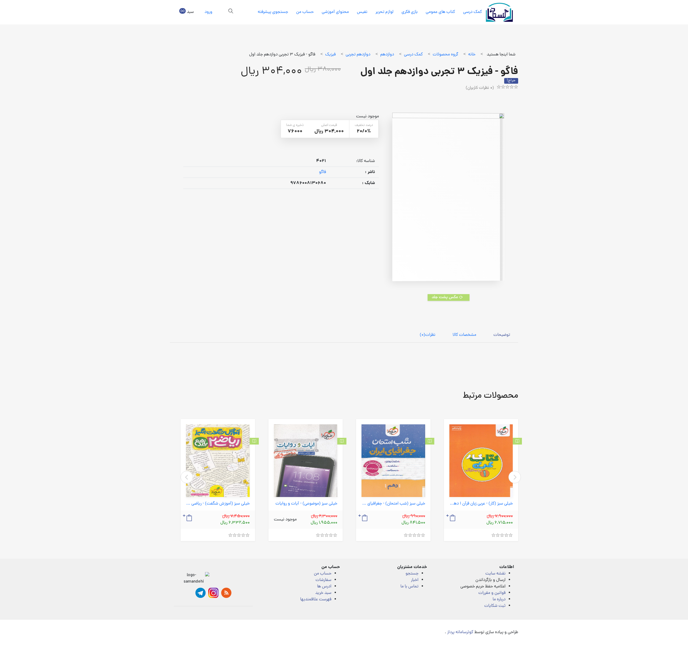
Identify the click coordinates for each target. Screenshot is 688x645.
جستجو (412, 573)
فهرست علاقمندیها (315, 599)
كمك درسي (472, 12)
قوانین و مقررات (492, 593)
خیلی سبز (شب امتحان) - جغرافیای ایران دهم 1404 (393, 503)
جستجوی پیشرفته (273, 12)
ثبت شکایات (495, 606)
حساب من (305, 12)
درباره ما (499, 599)
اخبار (414, 580)
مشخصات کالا (464, 335)
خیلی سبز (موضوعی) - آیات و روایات (306, 503)
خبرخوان (226, 593)
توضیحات (501, 335)
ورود (208, 12)
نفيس (362, 12)
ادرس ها (324, 586)
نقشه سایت (495, 573)
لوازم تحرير (384, 12)
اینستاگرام (213, 593)
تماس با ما (409, 586)
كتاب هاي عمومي (440, 12)
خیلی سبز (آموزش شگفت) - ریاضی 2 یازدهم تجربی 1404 (218, 503)
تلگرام (200, 593)
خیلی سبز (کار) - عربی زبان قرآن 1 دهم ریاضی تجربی (481, 503)
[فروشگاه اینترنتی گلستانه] (499, 12)
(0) (427, 335)
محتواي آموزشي (335, 12)
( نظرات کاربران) (480, 88)
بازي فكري (410, 12)
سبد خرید (323, 593)
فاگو (322, 172)
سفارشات (323, 580)
